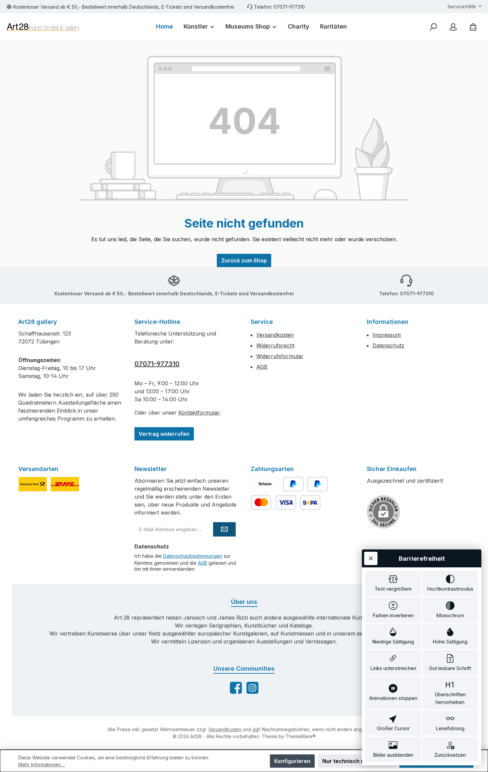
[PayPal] (293, 484)
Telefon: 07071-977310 (279, 7)
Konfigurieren (292, 761)
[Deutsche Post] (32, 484)
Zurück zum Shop (244, 260)
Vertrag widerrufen (164, 434)
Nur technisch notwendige (357, 761)
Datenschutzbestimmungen (192, 556)
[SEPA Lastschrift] (310, 502)
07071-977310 (157, 364)
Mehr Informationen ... (41, 764)
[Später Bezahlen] (317, 484)
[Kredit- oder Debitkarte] (273, 502)
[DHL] (64, 484)
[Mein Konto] (453, 27)
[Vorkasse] (265, 484)
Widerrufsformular (279, 356)
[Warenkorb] (473, 27)
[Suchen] (433, 27)
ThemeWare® (300, 736)
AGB (262, 366)
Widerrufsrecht (275, 345)
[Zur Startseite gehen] (43, 27)
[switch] (393, 583)
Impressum (386, 335)
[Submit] (224, 529)
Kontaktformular (198, 412)
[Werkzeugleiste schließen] (370, 558)
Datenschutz (388, 345)
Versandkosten (275, 335)
